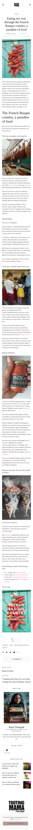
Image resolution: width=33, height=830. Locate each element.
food (11, 645)
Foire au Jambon (13, 185)
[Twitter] (6, 652)
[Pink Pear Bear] (16, 639)
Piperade (25, 408)
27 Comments (23, 33)
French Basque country (21, 645)
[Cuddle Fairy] (16, 641)
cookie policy (17, 819)
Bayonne (5, 645)
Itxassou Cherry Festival (20, 577)
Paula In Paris (7, 671)
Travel (16, 14)
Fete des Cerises (24, 334)
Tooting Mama (11, 33)
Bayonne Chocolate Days (20, 575)
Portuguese (8, 535)
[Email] (14, 652)
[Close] (28, 814)
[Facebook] (3, 652)
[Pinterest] (10, 652)
